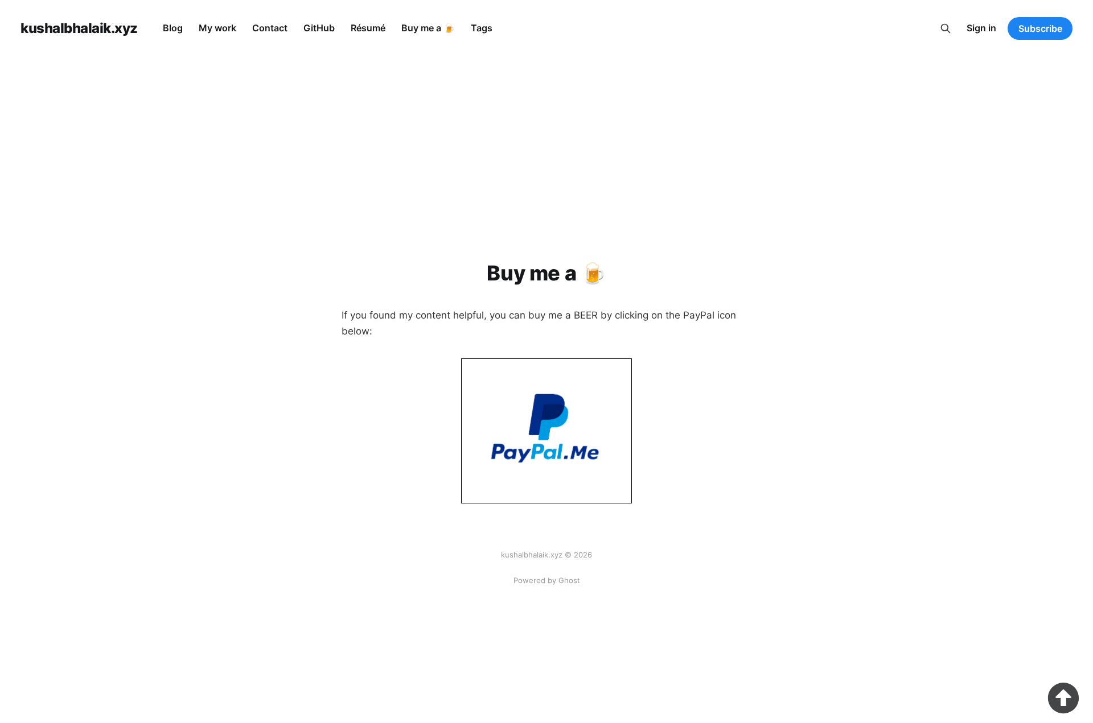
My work (217, 28)
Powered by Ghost (546, 580)
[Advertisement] (546, 142)
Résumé (368, 28)
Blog (173, 28)
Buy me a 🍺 (428, 28)
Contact (269, 28)
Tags (481, 28)
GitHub (319, 28)
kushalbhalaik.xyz (79, 28)
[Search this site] (945, 28)
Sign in (981, 28)
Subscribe (1040, 28)
